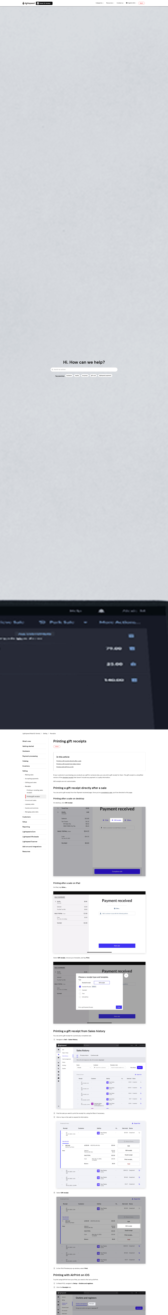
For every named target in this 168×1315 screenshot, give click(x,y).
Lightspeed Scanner (29, 841)
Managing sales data (31, 812)
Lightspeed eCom (29, 832)
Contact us (120, 3)
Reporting (26, 827)
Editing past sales (30, 782)
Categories (99, 3)
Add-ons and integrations (31, 846)
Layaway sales (29, 804)
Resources (109, 3)
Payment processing (30, 756)
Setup (24, 822)
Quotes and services (31, 808)
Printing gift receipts (33, 796)
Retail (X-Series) (45, 3)
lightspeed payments (105, 375)
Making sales (29, 774)
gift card (93, 375)
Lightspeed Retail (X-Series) (31, 733)
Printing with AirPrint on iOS (65, 767)
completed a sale (106, 792)
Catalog (25, 761)
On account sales (30, 800)
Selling (45, 733)
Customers (26, 817)
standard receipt (67, 777)
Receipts (53, 733)
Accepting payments (31, 778)
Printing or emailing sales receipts (35, 791)
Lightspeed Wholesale (30, 837)
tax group (85, 375)
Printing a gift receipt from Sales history (68, 764)
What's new (26, 741)
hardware (69, 375)
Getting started (28, 746)
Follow (57, 746)
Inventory (26, 766)
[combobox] (84, 369)
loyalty (77, 375)
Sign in (141, 3)
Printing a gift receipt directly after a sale (68, 761)
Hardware (26, 751)
